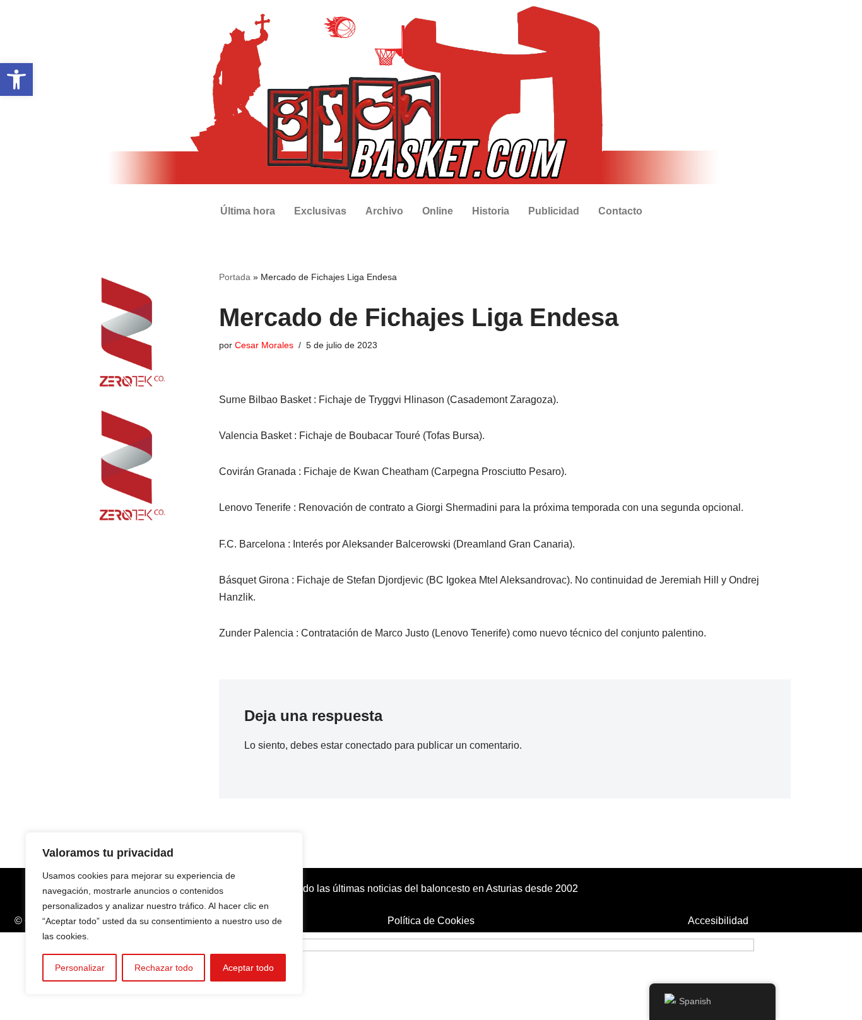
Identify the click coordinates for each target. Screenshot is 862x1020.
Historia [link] (490, 211)
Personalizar (80, 968)
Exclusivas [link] (320, 211)
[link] (16, 79)
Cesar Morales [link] (264, 345)
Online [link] (437, 211)
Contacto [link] (620, 211)
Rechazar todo (163, 968)
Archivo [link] (384, 211)
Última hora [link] (247, 211)
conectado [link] (368, 745)
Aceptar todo (248, 968)
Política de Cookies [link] (431, 920)
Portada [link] (235, 277)
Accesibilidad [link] (718, 920)
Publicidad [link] (553, 211)
